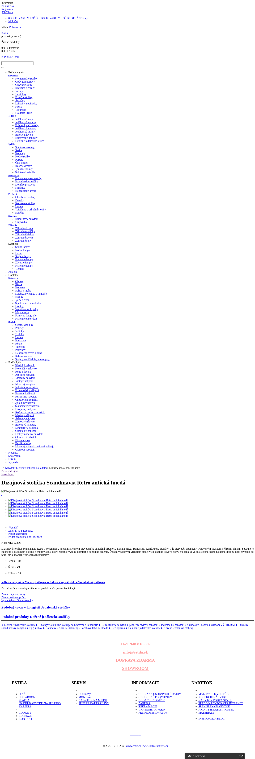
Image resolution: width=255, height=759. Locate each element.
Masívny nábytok (24, 415)
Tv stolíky (20, 94)
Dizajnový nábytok (25, 409)
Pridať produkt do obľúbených (25, 536)
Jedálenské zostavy (25, 128)
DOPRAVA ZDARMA (135, 660)
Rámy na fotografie (25, 315)
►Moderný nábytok (34, 582)
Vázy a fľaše (22, 299)
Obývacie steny (23, 84)
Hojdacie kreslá (23, 112)
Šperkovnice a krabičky (28, 303)
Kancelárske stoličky (26, 181)
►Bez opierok (117, 627)
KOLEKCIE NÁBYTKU (212, 697)
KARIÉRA (25, 706)
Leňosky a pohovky (26, 103)
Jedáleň (12, 116)
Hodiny (19, 306)
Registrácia (7, 9)
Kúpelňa (12, 216)
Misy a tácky (22, 312)
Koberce (20, 287)
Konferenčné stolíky (26, 78)
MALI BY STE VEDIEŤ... (213, 693)
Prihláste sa (15, 27)
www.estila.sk (133, 745)
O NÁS (23, 693)
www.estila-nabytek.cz (155, 745)
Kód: (4, 542)
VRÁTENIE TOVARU (151, 709)
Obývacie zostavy (25, 81)
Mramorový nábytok (26, 427)
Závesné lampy (23, 262)
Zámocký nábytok (25, 421)
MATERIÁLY (206, 712)
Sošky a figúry (23, 290)
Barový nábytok (24, 134)
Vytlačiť (13, 527)
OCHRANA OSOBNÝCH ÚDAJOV (159, 693)
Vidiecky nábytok (25, 377)
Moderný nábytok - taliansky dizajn (34, 446)
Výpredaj (13, 462)
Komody (20, 153)
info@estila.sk (135, 652)
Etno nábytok (22, 440)
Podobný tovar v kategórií (35, 607)
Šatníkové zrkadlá (25, 172)
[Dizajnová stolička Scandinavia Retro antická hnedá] (38, 500)
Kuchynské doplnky (26, 137)
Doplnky (12, 322)
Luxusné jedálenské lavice (29, 140)
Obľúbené (7, 12)
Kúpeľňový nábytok (26, 218)
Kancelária (13, 175)
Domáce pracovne (25, 184)
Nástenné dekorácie (26, 318)
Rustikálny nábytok (26, 396)
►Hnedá (103, 627)
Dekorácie (13, 278)
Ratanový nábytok (25, 393)
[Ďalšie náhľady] (1, 494)
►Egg (30, 627)
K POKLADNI (10, 56)
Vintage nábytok (24, 381)
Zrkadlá (12, 271)
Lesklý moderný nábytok (29, 434)
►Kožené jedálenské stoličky (177, 627)
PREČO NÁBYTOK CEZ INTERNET (220, 703)
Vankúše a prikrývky (26, 309)
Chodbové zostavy (25, 197)
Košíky (19, 296)
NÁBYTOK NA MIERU (93, 700)
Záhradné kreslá (24, 228)
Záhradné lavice (24, 237)
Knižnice (20, 187)
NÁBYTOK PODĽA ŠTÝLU (215, 700)
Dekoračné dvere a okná (28, 352)
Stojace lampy (23, 256)
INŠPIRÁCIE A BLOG (211, 718)
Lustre (18, 253)
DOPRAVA (85, 693)
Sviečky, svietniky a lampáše (31, 293)
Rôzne (18, 284)
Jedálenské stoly (24, 119)
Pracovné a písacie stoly (28, 178)
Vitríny (19, 91)
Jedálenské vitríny (25, 131)
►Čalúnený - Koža (53, 627)
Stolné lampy (22, 246)
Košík (4, 33)
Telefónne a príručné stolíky (30, 209)
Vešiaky (19, 331)
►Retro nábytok (11, 582)
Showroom (14, 455)
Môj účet (13, 21)
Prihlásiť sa (7, 6)
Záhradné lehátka (24, 234)
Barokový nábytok (25, 424)
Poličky (19, 327)
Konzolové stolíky (25, 203)
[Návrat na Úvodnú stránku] (1, 467)
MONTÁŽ (85, 697)
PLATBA (24, 700)
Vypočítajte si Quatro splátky (17, 600)
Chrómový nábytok (26, 437)
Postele (19, 159)
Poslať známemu (17, 533)
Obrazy (19, 281)
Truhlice (19, 334)
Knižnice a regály (25, 87)
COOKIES (25, 712)
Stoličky (19, 212)
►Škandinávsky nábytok (90, 582)
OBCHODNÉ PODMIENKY (155, 697)
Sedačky (20, 100)
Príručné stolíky (23, 97)
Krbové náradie (23, 356)
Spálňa (11, 144)
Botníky (19, 200)
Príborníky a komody (27, 125)
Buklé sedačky (23, 443)
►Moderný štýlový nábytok (142, 624)
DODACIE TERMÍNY (151, 700)
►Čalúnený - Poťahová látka (81, 627)
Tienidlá (19, 268)
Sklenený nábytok (25, 418)
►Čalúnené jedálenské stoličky (143, 627)
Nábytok (10, 467)
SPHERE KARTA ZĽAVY (94, 703)
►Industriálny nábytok (61, 582)
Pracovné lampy (24, 259)
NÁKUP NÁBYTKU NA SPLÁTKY (40, 703)
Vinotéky (20, 346)
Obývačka (13, 75)
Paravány (20, 349)
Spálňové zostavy (25, 147)
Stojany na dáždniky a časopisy (32, 359)
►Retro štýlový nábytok (112, 624)
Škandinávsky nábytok (27, 405)
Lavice (19, 206)
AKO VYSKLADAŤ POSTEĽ (216, 709)
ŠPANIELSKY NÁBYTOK (214, 706)
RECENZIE (25, 715)
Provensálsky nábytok (27, 390)
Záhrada (12, 225)
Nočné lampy (22, 250)
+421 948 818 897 (135, 644)
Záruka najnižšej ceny (13, 594)
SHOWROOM (135, 668)
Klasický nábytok (25, 365)
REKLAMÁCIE (147, 706)
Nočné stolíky (23, 156)
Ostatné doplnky (24, 324)
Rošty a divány (23, 165)
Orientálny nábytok (25, 430)
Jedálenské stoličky (25, 122)
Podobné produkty (35, 617)
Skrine (18, 150)
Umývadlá (21, 221)
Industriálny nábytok (26, 387)
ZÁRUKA (144, 703)
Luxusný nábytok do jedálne (31, 467)
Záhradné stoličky (25, 231)
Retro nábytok (23, 371)
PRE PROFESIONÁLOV (153, 712)
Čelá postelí (21, 162)
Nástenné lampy (24, 265)
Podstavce (20, 340)
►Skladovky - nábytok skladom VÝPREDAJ (209, 624)
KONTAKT (25, 718)
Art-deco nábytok (25, 374)
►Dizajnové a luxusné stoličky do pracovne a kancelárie (67, 624)
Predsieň (12, 194)
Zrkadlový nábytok (25, 402)
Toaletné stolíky (24, 168)
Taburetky (20, 109)
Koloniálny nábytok (26, 368)
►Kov (38, 627)
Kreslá (18, 106)
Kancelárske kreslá (25, 190)
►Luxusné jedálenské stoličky (18, 624)
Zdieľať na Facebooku (20, 530)
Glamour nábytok (25, 449)
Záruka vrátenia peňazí (13, 597)
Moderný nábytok (25, 384)
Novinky (13, 452)
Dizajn (12, 458)
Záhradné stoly (23, 240)
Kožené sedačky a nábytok (30, 412)
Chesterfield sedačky (26, 399)
